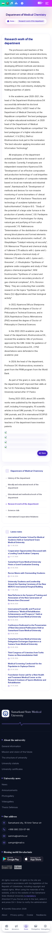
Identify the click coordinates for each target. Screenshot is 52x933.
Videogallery (8, 801)
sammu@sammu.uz (17, 836)
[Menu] (47, 3)
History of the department (19, 478)
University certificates (12, 769)
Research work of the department (23, 504)
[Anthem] (11, 3)
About (4, 915)
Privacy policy (17, 915)
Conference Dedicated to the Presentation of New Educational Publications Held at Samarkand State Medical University (27, 627)
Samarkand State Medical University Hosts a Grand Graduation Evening (24, 563)
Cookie (30, 915)
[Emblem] (7, 3)
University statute (10, 763)
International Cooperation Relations (23, 517)
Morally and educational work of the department (23, 486)
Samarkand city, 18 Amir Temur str (24, 823)
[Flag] (3, 3)
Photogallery (8, 796)
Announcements (9, 790)
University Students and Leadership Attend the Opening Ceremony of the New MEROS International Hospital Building (27, 584)
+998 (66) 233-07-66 (19, 829)
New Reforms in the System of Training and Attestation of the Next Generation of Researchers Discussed (27, 597)
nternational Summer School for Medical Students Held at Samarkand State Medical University (26, 539)
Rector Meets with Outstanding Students (26, 573)
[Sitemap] (16, 3)
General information (11, 746)
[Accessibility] (22, 3)
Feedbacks (41, 915)
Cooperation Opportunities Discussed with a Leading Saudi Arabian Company (27, 552)
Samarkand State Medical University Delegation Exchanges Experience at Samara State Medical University (24, 641)
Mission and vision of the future (17, 752)
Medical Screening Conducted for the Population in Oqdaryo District (25, 665)
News (4, 784)
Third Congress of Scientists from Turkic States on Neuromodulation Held (26, 654)
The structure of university (14, 757)
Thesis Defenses (10, 807)
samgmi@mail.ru (16, 842)
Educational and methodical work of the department (25, 496)
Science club (13, 510)
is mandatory (30, 896)
